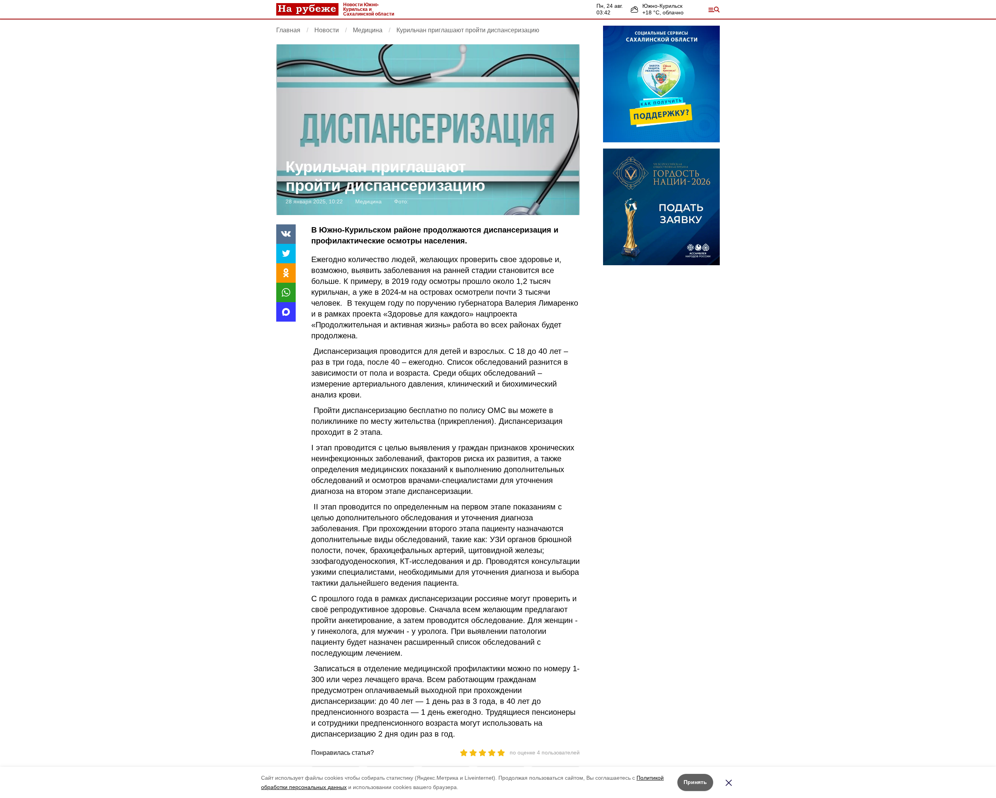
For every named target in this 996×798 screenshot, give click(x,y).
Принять (695, 782)
